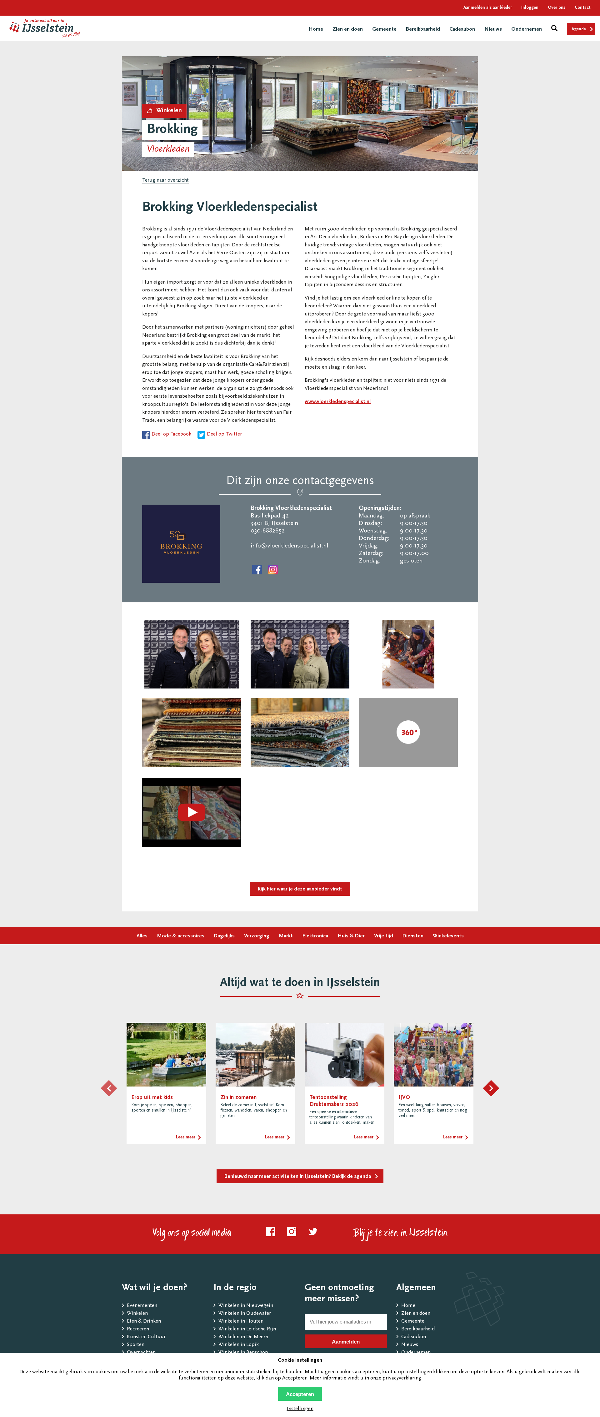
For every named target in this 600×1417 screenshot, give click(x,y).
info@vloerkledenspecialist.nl (289, 546)
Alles (142, 936)
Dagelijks (224, 936)
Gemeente (384, 29)
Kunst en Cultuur (146, 1337)
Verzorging (256, 936)
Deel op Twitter (224, 434)
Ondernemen (526, 29)
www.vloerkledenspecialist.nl (338, 402)
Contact (583, 8)
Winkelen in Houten (240, 1321)
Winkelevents (448, 936)
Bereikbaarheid (423, 29)
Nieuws (493, 29)
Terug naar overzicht (165, 180)
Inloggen (529, 8)
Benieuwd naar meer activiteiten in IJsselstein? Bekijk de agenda (297, 1176)
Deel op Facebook (171, 434)
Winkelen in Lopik (238, 1345)
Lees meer (185, 1137)
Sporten (135, 1345)
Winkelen (137, 1313)
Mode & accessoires (180, 936)
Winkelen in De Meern (243, 1337)
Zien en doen (347, 29)
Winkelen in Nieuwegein (245, 1306)
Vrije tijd (383, 936)
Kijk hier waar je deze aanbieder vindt (300, 889)
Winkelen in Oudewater (244, 1313)
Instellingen (300, 1409)
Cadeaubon (462, 29)
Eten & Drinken (144, 1321)
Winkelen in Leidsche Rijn (247, 1329)
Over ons (556, 8)
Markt (286, 936)
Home (315, 29)
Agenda (579, 29)
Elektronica (315, 936)
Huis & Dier (351, 936)
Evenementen (142, 1306)
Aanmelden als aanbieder (487, 8)
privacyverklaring (401, 1378)
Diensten (412, 936)
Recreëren (138, 1329)
